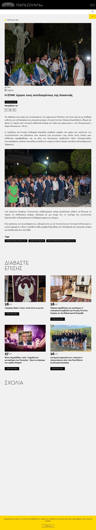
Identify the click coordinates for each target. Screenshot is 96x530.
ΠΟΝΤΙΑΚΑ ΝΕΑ (11, 102)
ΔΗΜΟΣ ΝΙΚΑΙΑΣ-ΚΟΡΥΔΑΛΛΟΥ (16, 241)
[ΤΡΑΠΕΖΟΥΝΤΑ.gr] (23, 4)
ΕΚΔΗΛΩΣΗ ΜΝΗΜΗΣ (37, 241)
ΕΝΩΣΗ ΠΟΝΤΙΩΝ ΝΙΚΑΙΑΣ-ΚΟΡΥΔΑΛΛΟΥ (61, 241)
